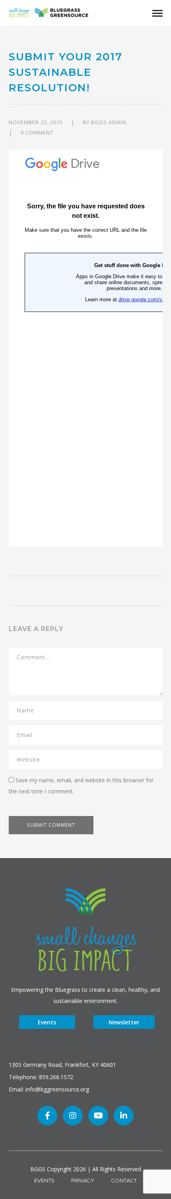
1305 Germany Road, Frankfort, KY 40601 (62, 1064)
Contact (124, 1180)
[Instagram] (73, 1116)
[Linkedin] (124, 1116)
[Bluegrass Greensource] (48, 12)
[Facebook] (47, 1116)
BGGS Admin (108, 122)
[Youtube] (98, 1116)
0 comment (37, 132)
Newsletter (124, 1022)
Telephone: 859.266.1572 (41, 1077)
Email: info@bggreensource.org (49, 1089)
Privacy (82, 1180)
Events (47, 1022)
